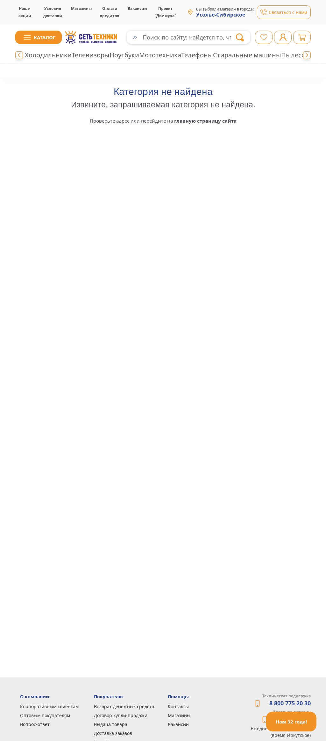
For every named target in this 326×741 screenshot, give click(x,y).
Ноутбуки (124, 55)
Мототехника (160, 55)
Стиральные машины (247, 55)
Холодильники (48, 55)
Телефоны (197, 55)
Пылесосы (297, 55)
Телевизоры (91, 55)
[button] (38, 37)
